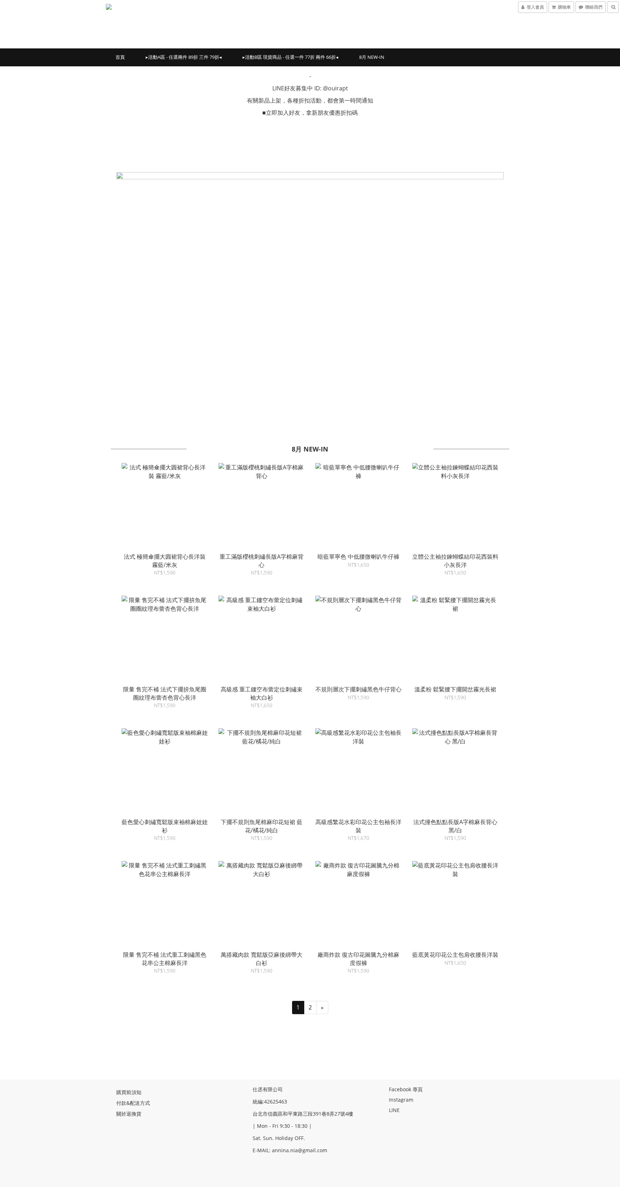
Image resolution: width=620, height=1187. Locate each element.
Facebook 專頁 (406, 1089)
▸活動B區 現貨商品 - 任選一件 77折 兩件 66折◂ (290, 57)
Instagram (401, 1099)
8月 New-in (371, 57)
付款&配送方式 (133, 1102)
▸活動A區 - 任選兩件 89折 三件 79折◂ (184, 57)
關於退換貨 (128, 1113)
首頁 (120, 57)
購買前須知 (128, 1092)
